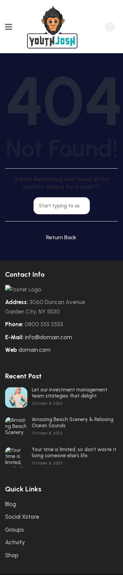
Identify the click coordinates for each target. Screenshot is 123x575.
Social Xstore (22, 516)
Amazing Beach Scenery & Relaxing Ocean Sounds (72, 422)
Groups (14, 529)
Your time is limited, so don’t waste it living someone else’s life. (74, 452)
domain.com (34, 349)
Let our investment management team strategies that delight (69, 393)
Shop (11, 555)
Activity (15, 542)
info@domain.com (48, 337)
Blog (10, 504)
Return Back (61, 237)
